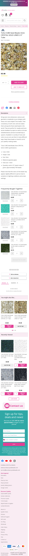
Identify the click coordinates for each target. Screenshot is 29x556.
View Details (5, 201)
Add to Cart (19, 82)
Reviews (3, 514)
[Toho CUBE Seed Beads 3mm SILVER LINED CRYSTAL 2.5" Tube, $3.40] (7, 307)
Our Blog (3, 521)
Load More (14, 399)
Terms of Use (22, 552)
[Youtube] (6, 460)
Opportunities (4, 542)
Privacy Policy (10, 453)
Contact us (3, 539)
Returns (3, 532)
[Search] (24, 20)
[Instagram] (14, 460)
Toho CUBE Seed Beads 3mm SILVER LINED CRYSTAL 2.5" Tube (7, 317)
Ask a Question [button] (15, 278)
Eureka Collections (5, 496)
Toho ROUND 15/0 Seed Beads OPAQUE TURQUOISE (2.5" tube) (19, 206)
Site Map (20, 554)
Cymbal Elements (5, 506)
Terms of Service (17, 453)
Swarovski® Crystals (6, 493)
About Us (3, 509)
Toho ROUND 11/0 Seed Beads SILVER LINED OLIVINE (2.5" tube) (19, 246)
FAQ (2, 537)
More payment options (18, 92)
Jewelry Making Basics (6, 485)
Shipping (3, 529)
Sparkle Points (4, 512)
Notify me (21, 326)
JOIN (14, 444)
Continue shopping (14, 101)
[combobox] (14, 20)
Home (2, 26)
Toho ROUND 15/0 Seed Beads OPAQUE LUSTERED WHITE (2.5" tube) (19, 219)
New (2, 478)
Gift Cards (3, 519)
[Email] (11, 108)
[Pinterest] (18, 108)
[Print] (14, 108)
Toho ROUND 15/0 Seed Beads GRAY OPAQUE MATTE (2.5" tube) (20, 384)
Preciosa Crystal (5, 498)
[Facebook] (7, 108)
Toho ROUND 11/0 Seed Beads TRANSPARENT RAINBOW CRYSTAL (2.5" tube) (19, 193)
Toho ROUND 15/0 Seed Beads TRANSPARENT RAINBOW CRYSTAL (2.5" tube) (19, 233)
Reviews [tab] (4, 283)
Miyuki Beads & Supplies (7, 503)
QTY (3, 82)
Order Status (4, 527)
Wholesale (3, 524)
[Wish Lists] (2, 15)
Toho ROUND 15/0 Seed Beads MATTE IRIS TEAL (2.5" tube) (7, 356)
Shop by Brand (4, 483)
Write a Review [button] (14, 274)
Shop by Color (4, 480)
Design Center (4, 487)
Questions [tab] (13, 283)
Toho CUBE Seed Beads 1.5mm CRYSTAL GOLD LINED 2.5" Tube (20, 317)
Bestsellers (3, 475)
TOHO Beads (4, 501)
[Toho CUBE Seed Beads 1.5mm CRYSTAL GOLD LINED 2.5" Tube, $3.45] (20, 307)
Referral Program (5, 517)
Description (4, 113)
